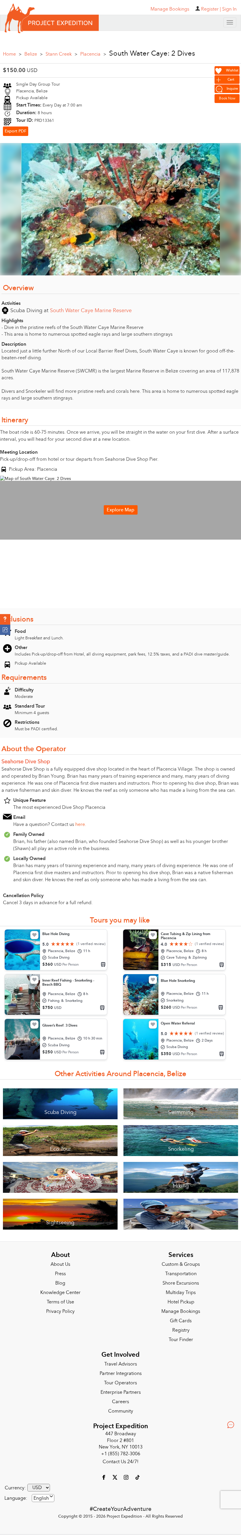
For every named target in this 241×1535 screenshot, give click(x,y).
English (41, 1498)
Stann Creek (61, 54)
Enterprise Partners (121, 1392)
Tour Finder (181, 1339)
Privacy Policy (60, 1311)
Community (120, 1411)
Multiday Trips (181, 1292)
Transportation (181, 1273)
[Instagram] (126, 1477)
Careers (120, 1401)
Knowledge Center (60, 1292)
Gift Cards (181, 1321)
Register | (211, 9)
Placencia (93, 54)
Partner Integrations (121, 1373)
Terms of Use (60, 1302)
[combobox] (43, 1498)
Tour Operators (120, 1383)
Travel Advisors (120, 1364)
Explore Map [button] (120, 510)
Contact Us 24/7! (120, 1462)
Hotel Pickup (181, 1302)
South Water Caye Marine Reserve (91, 310)
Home (12, 54)
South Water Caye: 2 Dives (152, 53)
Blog (60, 1283)
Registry (181, 1330)
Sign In (229, 9)
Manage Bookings (180, 1311)
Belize (33, 54)
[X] (115, 1477)
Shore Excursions (181, 1283)
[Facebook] (104, 1477)
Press (60, 1273)
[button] (5, 619)
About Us (60, 1264)
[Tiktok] (137, 1477)
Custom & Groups (181, 1264)
